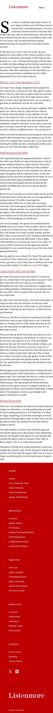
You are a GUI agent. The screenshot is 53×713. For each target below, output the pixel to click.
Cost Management (17, 537)
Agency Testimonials (18, 497)
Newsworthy (14, 630)
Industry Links (15, 626)
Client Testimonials (17, 492)
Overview (13, 518)
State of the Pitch (16, 581)
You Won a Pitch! (16, 590)
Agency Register (16, 572)
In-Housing (14, 528)
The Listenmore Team (19, 483)
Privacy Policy (15, 661)
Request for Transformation (21, 532)
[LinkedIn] (17, 672)
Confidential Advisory (19, 541)
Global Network (16, 488)
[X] (10, 672)
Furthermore (14, 616)
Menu (41, 7)
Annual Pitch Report (18, 546)
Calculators (14, 621)
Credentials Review (17, 577)
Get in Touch (15, 652)
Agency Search (15, 523)
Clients (12, 478)
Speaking (13, 656)
